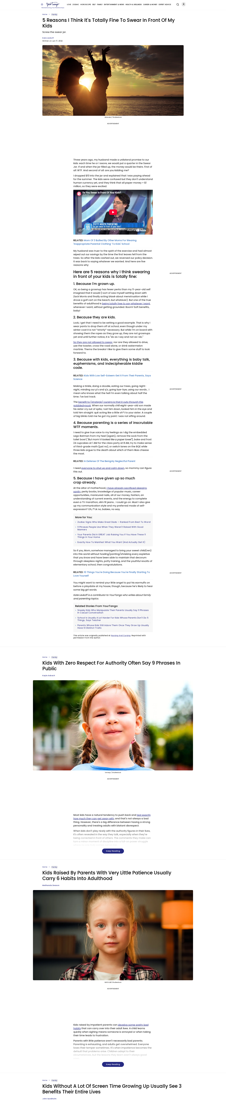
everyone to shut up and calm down (102, 468)
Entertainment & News (114, 4)
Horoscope (85, 4)
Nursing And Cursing (121, 635)
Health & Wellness (133, 4)
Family (100, 4)
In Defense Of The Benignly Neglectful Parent (109, 461)
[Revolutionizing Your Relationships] (53, 4)
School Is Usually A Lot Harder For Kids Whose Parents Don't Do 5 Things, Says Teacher (113, 619)
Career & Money (150, 4)
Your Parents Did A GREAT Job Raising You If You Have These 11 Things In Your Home (111, 535)
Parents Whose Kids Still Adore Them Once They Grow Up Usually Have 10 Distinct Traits (113, 626)
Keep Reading (113, 851)
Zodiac (76, 4)
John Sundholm (49, 1099)
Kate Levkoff (48, 38)
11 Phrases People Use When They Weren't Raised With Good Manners (110, 528)
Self (94, 4)
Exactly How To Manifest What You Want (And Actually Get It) (111, 542)
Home (44, 14)
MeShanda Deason (50, 885)
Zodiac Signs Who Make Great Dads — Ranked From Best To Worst (114, 522)
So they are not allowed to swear (92, 342)
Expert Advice (165, 4)
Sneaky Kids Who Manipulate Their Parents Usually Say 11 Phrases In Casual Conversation (113, 611)
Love (69, 4)
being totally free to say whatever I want (126, 303)
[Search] (177, 4)
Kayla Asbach (48, 675)
